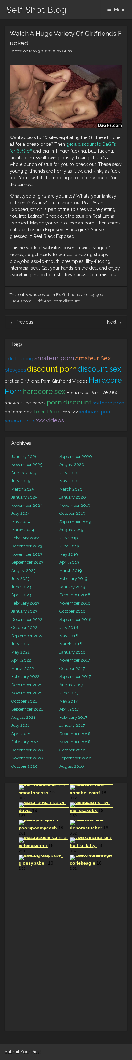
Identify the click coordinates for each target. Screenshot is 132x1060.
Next (114, 322)
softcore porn (108, 403)
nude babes (33, 402)
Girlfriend (43, 301)
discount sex (99, 369)
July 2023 (20, 578)
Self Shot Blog (36, 10)
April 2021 (21, 733)
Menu (120, 9)
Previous (21, 322)
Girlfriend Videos (70, 381)
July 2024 (20, 513)
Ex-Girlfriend (68, 294)
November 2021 (26, 692)
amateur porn (54, 358)
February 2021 (25, 741)
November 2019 (74, 505)
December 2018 (75, 595)
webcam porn (95, 412)
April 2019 (69, 562)
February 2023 (25, 603)
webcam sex (20, 421)
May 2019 (68, 554)
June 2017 (69, 692)
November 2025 (26, 464)
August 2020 (71, 464)
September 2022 (27, 635)
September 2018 (75, 619)
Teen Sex (69, 411)
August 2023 (23, 570)
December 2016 (75, 733)
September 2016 (75, 758)
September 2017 (75, 676)
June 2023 (21, 587)
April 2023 (21, 595)
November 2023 (26, 554)
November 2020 (27, 758)
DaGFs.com (21, 301)
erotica (12, 381)
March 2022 (22, 668)
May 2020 (68, 480)
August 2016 (71, 766)
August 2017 (71, 684)
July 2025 (20, 480)
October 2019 (72, 513)
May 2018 (68, 635)
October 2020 (24, 766)
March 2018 (70, 643)
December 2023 (26, 546)
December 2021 (26, 684)
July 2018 (68, 627)
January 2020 (72, 497)
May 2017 (68, 701)
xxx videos (50, 420)
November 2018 (75, 603)
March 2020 (71, 489)
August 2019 (71, 529)
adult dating (19, 359)
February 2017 (73, 717)
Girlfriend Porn (35, 381)
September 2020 (75, 456)
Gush (67, 51)
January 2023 (24, 611)
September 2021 (27, 709)
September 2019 (75, 521)
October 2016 (72, 750)
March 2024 (22, 529)
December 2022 (26, 619)
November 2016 (75, 741)
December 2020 (27, 750)
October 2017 (72, 668)
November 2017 (74, 660)
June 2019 (69, 546)
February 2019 (73, 578)
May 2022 (20, 652)
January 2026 (24, 456)
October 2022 (24, 627)
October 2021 (24, 701)
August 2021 (23, 717)
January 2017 (72, 725)
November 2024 (27, 505)
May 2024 (20, 521)
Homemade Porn (82, 392)
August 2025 (23, 472)
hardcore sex (43, 391)
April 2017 (69, 709)
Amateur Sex (93, 358)
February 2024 (25, 538)
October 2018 (72, 611)
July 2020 (68, 472)
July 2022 (20, 643)
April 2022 (21, 660)
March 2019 (70, 570)
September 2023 (27, 562)
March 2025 (22, 489)
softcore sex (18, 411)
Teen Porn (46, 411)
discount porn (52, 368)
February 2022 (25, 676)
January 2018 (72, 652)
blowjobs (15, 370)
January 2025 (24, 497)
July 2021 (20, 725)
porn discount (67, 301)
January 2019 (72, 587)
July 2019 (68, 538)
